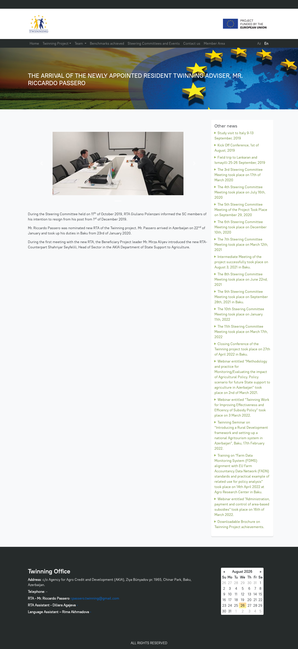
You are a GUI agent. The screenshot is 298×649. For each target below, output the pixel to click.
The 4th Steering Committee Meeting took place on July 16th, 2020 (239, 192)
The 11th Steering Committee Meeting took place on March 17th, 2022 (241, 331)
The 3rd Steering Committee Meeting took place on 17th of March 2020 (238, 174)
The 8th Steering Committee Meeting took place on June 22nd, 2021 (241, 279)
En (266, 43)
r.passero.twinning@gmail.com (94, 598)
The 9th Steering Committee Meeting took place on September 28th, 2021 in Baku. (241, 296)
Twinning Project (56, 43)
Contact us (191, 43)
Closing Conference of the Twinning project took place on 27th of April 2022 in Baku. (242, 349)
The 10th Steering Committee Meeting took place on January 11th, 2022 (239, 314)
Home (34, 43)
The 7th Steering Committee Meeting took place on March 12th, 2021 (241, 244)
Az (259, 43)
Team (79, 43)
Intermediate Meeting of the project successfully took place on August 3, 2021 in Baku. (241, 261)
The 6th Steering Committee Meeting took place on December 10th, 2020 (240, 227)
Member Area (214, 43)
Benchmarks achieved (107, 43)
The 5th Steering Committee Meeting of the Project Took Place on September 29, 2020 (240, 209)
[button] (41, 163)
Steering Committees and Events (154, 43)
